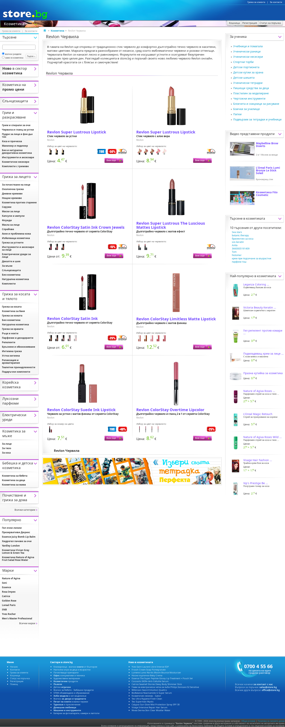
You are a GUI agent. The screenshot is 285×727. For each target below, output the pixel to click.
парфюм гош (239, 261)
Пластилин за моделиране (251, 93)
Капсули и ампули (13, 215)
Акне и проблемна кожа (16, 233)
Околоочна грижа (13, 189)
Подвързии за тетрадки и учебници (257, 119)
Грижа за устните (12, 242)
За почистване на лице (16, 184)
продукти (66, 681)
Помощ (14, 684)
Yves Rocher (9, 614)
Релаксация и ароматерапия (11, 361)
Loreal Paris (9, 605)
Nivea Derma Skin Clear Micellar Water (151, 710)
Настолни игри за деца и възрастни (72, 669)
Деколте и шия (11, 261)
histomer (237, 255)
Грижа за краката (12, 329)
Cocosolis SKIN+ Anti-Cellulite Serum (150, 681)
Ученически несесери (248, 56)
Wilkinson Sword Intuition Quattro (149, 689)
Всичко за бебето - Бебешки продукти (74, 689)
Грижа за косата (12, 306)
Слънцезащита (11, 270)
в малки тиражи (71, 701)
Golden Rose (9, 600)
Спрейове (8, 229)
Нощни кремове (12, 198)
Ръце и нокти (10, 333)
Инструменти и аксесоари (18, 157)
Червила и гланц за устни (18, 129)
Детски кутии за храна (248, 72)
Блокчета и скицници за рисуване (256, 104)
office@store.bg (271, 690)
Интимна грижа (12, 351)
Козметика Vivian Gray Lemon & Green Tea (15, 551)
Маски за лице (11, 211)
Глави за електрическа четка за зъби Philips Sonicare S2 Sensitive (165, 687)
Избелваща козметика (16, 238)
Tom (234, 252)
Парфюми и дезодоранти (17, 337)
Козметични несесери (15, 161)
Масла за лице (11, 224)
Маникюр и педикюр (15, 145)
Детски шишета (244, 77)
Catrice (6, 596)
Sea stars (237, 232)
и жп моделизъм (70, 695)
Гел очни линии (12, 527)
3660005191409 (241, 248)
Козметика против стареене (19, 202)
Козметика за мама (14, 484)
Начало (14, 666)
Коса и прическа (12, 141)
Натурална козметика (15, 279)
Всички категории (25, 509)
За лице (7, 443)
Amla (235, 245)
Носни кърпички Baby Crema (147, 675)
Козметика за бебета (14, 475)
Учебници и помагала (248, 46)
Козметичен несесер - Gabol (146, 695)
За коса (6, 452)
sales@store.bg (268, 687)
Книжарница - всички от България (75, 666)
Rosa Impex (9, 591)
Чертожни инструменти (249, 98)
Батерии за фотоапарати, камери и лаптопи (76, 713)
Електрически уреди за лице (16, 256)
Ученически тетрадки (248, 83)
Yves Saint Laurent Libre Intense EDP (150, 666)
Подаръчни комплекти (16, 371)
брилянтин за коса (242, 238)
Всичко (70, 698)
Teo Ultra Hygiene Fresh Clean (147, 698)
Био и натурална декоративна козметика (17, 152)
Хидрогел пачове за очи (17, 541)
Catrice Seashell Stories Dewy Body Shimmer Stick (157, 684)
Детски (62, 687)
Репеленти (8, 342)
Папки (237, 114)
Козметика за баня (13, 311)
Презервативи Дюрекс (16, 532)
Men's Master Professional (17, 618)
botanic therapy (240, 235)
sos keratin (238, 242)
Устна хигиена (11, 355)
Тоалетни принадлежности (18, 367)
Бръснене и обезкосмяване (18, 346)
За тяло (6, 448)
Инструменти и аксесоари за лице (18, 248)
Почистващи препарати (66, 672)
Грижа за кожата (12, 315)
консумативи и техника (69, 675)
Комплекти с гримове (15, 166)
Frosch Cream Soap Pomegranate (149, 669)
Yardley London (11, 545)
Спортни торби (243, 62)
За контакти (276, 2)
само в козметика (14, 57)
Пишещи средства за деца (251, 88)
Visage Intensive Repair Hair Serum (149, 707)
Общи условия (248, 721)
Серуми (6, 207)
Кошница (15, 675)
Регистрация (16, 681)
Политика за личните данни (271, 721)
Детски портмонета (246, 67)
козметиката (255, 218)
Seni (4, 582)
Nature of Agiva (11, 578)
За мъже (7, 265)
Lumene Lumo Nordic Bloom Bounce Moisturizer (156, 672)
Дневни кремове (12, 193)
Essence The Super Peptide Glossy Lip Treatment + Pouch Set (162, 678)
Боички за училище (246, 109)
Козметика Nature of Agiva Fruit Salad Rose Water (18, 559)
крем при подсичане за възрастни (251, 258)
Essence (6, 587)
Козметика (14, 23)
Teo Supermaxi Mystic (143, 701)
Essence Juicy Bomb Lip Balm (18, 536)
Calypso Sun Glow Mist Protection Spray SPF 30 (156, 704)
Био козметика (11, 274)
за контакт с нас (263, 684)
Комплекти (9, 283)
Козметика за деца (13, 480)
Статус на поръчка (20, 678)
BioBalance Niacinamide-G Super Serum (152, 692)
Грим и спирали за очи (16, 125)
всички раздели (13, 53)
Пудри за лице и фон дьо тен (17, 135)
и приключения (67, 704)
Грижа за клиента (256, 2)
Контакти (15, 669)
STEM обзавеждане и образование (71, 692)
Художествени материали (67, 678)
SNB (4, 609)
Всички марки (27, 623)
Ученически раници (247, 51)
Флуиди (7, 220)
